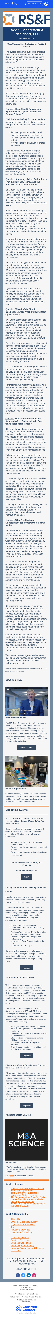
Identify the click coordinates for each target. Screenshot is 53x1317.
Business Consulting (21, 1243)
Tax (12, 1227)
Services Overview (20, 1240)
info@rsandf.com (29, 1300)
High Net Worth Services (23, 1224)
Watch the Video (27, 747)
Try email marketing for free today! (26, 1313)
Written (7, 669)
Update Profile (15, 1297)
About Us (15, 1219)
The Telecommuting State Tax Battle (28, 1197)
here (12, 1176)
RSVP (26, 877)
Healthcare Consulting (21, 1232)
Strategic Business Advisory (24, 1222)
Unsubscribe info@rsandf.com (26, 1294)
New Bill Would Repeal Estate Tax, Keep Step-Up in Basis (28, 1189)
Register (26, 968)
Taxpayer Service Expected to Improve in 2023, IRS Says (25, 1194)
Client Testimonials (20, 1237)
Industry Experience (20, 1230)
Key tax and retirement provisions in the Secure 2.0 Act (28, 1205)
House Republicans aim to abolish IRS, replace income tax (27, 1200)
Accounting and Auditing (22, 1245)
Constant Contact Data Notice (32, 1297)
